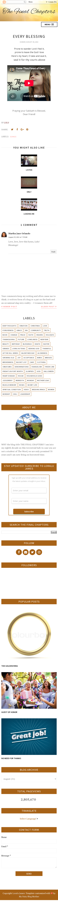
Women (51, 390)
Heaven (39, 335)
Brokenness (8, 362)
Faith (30, 335)
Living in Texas (18, 349)
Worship (6, 394)
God (39, 371)
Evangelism (37, 367)
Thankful (46, 349)
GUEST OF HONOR (9, 712)
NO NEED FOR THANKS (11, 758)
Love (45, 326)
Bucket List (21, 362)
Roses (21, 385)
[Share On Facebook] (17, 129)
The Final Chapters (29, 11)
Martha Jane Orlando (19, 233)
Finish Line (49, 367)
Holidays (50, 335)
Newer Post (10, 306)
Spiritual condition (12, 390)
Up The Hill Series (10, 353)
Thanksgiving (9, 339)
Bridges (48, 358)
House (21, 376)
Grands (6, 349)
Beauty (6, 344)
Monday (30, 380)
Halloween (49, 371)
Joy (19, 358)
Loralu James (19, 893)
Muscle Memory (9, 385)
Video (26, 390)
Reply (53, 252)
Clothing (41, 362)
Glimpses (30, 371)
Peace (22, 335)
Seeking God (33, 349)
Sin (26, 330)
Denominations (22, 367)
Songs (13, 136)
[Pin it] (27, 129)
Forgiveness (8, 330)
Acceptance (29, 358)
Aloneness (42, 353)
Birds (39, 358)
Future (21, 339)
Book (5, 335)
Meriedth (20, 380)
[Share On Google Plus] (22, 129)
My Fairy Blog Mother (29, 896)
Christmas (35, 326)
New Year (44, 339)
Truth (46, 330)
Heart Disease (9, 376)
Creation (23, 326)
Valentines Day (28, 353)
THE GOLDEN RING (9, 666)
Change (14, 335)
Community (36, 330)
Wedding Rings (38, 390)
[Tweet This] (12, 129)
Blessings (27, 344)
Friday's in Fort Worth (13, 371)
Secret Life (32, 385)
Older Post (48, 306)
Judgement (8, 380)
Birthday (16, 344)
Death (37, 344)
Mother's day (43, 380)
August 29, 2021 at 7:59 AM (17, 237)
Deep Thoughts (9, 326)
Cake (32, 362)
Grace (19, 330)
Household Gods (34, 376)
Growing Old (8, 358)
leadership (25, 394)
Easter (46, 344)
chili (15, 394)
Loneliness (32, 339)
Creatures (7, 367)
